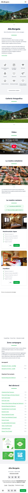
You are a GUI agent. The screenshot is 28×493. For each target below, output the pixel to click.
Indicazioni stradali (20, 338)
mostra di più (4, 55)
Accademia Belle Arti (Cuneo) (8, 422)
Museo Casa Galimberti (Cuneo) (9, 417)
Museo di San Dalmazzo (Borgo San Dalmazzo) (12, 403)
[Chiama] (8, 490)
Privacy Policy (11, 485)
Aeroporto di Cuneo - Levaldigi (9, 365)
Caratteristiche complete (14, 90)
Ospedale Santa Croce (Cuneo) (9, 408)
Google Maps (6, 338)
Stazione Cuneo (5, 411)
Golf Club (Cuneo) (6, 397)
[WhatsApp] (12, 490)
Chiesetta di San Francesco (8, 392)
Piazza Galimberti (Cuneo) (8, 414)
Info (10, 245)
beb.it (22, 485)
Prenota (23, 490)
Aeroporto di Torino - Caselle (8, 368)
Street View (12, 338)
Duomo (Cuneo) (5, 420)
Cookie (5, 485)
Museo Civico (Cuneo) (7, 431)
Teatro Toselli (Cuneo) (7, 425)
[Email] (15, 490)
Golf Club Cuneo (5, 400)
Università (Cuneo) (6, 428)
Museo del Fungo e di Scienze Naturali (10, 395)
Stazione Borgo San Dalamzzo (9, 377)
